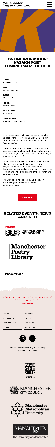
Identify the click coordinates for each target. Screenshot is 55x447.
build (35, 350)
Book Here (7, 113)
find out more (14, 274)
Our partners (29, 327)
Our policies (8, 327)
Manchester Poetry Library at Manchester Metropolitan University (24, 233)
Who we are (29, 323)
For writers (29, 314)
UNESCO (28, 318)
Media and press (9, 323)
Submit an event (10, 318)
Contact (6, 314)
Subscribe (27, 303)
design (28, 350)
